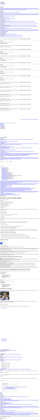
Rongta (7, 21)
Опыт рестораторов (16, 359)
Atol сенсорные (18, 9)
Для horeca (9, 9)
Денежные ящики (4, 174)
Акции (20, 359)
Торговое (17, 35)
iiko (9, 8)
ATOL (1, 9)
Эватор (1, 30)
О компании (2, 359)
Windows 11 (35, 8)
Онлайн (20, 28)
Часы (20, 36)
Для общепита (17, 14)
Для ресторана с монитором (27, 30)
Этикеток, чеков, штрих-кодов (21, 26)
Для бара (3, 9)
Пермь (11, 387)
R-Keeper (30, 8)
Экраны (22, 36)
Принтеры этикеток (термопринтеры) (5, 26)
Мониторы (3, 170)
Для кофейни (6, 9)
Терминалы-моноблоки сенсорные (24, 14)
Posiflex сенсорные (8, 14)
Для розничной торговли (12, 18)
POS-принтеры (25, 21)
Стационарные (12, 8)
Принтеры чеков (2, 21)
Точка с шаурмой (14, 354)
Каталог (1, 355)
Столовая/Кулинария (9, 354)
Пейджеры (12, 36)
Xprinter (18, 21)
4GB (26, 8)
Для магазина (6, 12)
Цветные (27, 26)
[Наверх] (1, 419)
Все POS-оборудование (3, 35)
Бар (0, 354)
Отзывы (13, 359)
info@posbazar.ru (2, 124)
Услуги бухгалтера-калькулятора (4, 152)
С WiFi (28, 8)
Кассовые (9, 12)
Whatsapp (1, 370)
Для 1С (27, 28)
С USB (32, 8)
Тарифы (1, 358)
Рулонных (36, 26)
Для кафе (24, 8)
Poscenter (16, 21)
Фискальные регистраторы (4, 28)
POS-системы (2, 18)
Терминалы (1, 8)
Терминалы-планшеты (6, 17)
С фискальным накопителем (31, 21)
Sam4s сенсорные (13, 9)
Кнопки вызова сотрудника (7, 36)
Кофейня (2, 354)
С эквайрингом (24, 28)
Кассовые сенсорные (31, 14)
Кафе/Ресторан (19, 354)
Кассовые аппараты (4, 176)
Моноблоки (3, 169)
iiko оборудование (9, 35)
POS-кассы (3, 168)
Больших (33, 26)
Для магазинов (14, 35)
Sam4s (15, 8)
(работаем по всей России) (8, 350)
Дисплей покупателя (4, 172)
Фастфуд (5, 354)
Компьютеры (2, 12)
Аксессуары (2, 36)
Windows (5, 8)
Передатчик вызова (16, 36)
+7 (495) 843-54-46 (2, 127)
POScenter (17, 8)
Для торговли (35, 30)
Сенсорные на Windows (23, 9)
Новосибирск (9, 387)
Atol (12, 21)
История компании (6, 359)
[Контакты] (5, 137)
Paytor (9, 21)
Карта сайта (1, 369)
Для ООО (32, 30)
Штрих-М (10, 28)
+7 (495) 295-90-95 (2, 3)
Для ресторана (21, 8)
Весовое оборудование (3, 32)
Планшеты (1, 17)
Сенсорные (7, 8)
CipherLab (1, 23)
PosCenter (36, 14)
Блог (3, 360)
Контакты (1, 360)
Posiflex (11, 21)
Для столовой (12, 12)
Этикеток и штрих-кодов (14, 26)
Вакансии (10, 359)
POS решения (20, 35)
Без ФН (29, 28)
